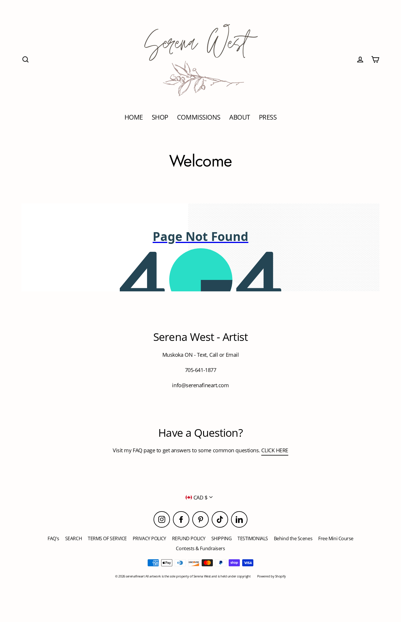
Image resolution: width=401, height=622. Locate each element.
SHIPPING (221, 538)
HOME (133, 117)
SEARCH (73, 538)
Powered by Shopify (271, 576)
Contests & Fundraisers (200, 548)
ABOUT (239, 117)
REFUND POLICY (188, 538)
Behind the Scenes (293, 538)
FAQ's (53, 538)
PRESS (268, 117)
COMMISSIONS (198, 117)
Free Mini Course (335, 538)
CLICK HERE (274, 450)
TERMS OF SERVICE (107, 538)
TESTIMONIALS (252, 538)
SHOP (160, 117)
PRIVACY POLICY (149, 538)
